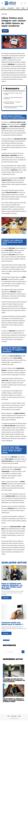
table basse (11, 64)
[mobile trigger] (2, 3)
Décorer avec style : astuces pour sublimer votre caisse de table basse (14, 107)
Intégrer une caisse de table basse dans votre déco (13, 98)
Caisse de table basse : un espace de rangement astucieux (13, 102)
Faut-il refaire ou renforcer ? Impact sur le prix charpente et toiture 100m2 (13, 700)
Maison (5, 30)
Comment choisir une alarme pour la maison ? (12, 623)
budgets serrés (7, 57)
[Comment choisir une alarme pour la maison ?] (14, 611)
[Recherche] (22, 3)
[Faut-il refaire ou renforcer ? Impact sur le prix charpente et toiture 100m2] (14, 690)
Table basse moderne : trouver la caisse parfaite (13, 93)
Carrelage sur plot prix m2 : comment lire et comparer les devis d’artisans (14, 680)
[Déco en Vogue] (10, 3)
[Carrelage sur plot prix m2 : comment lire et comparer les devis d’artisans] (14, 671)
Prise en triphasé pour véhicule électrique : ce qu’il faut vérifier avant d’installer (11, 586)
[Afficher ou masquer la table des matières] (22, 88)
